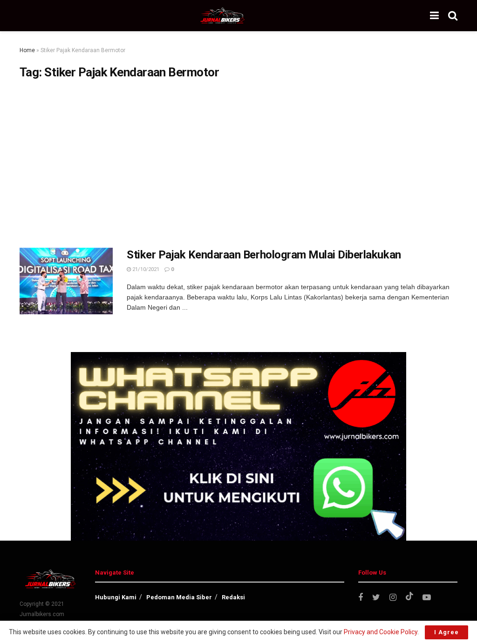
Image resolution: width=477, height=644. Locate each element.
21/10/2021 (145, 269)
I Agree (446, 632)
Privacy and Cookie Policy (380, 632)
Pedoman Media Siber (179, 597)
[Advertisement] (238, 164)
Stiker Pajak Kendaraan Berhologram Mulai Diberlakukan (264, 254)
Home (27, 50)
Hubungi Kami (115, 597)
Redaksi (233, 597)
